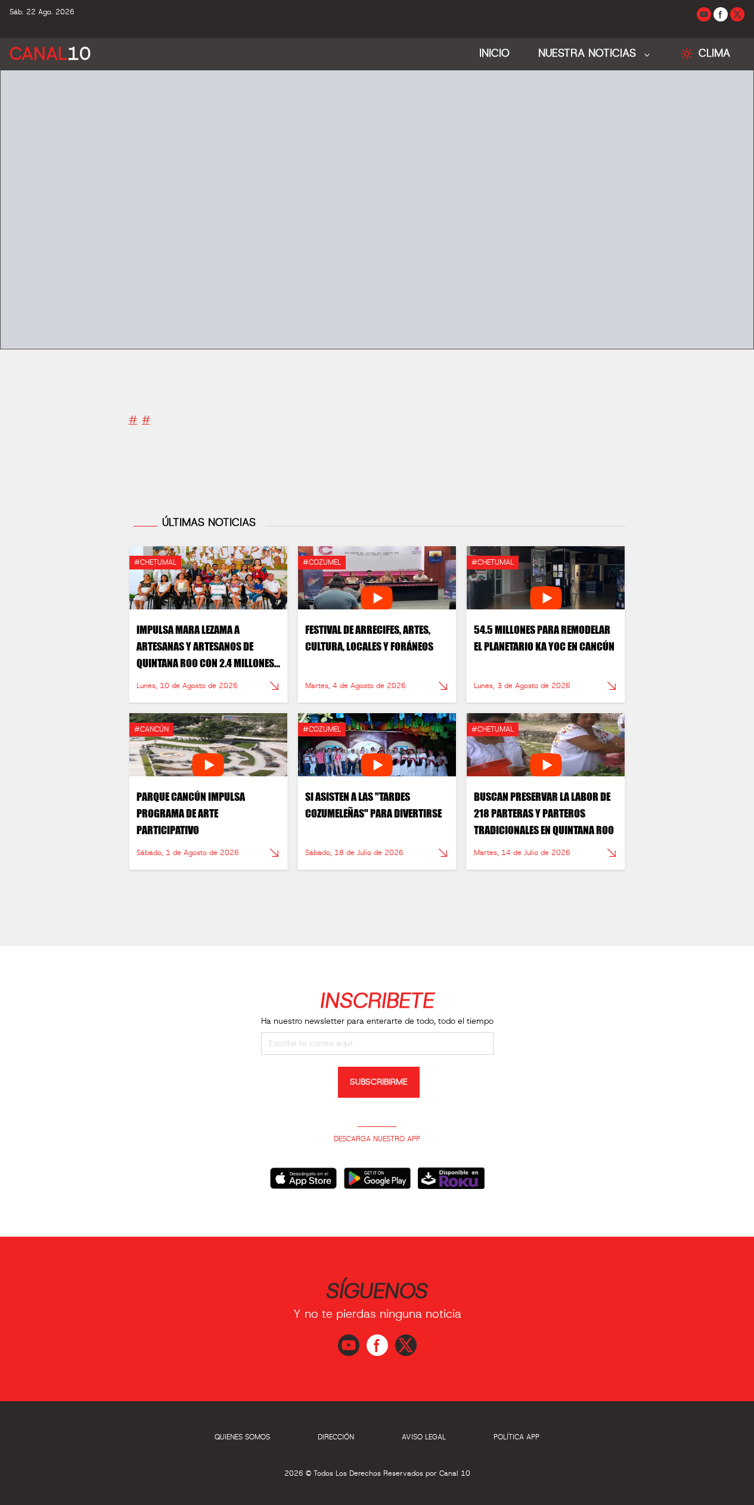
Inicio (494, 53)
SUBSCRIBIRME (379, 1082)
